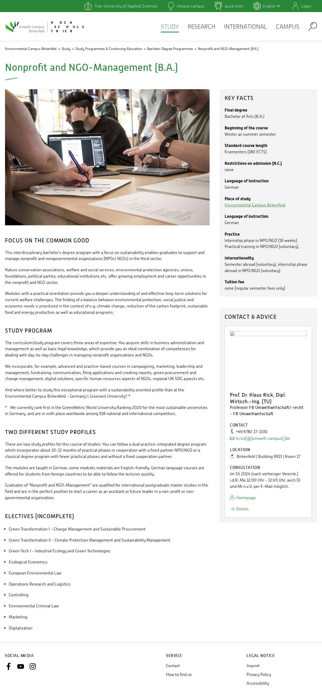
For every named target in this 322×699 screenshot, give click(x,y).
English (269, 6)
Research (201, 26)
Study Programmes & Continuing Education (108, 49)
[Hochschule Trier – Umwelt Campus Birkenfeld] (45, 26)
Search (312, 26)
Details (242, 509)
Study (170, 26)
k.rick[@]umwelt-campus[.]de (263, 438)
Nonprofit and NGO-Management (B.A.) (228, 49)
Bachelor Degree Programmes (170, 49)
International (245, 26)
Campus (287, 26)
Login (306, 6)
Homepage (246, 497)
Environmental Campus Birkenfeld (31, 49)
